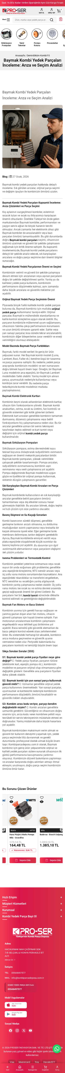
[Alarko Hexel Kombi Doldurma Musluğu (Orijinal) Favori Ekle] (37, 797)
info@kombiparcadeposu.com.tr (28, 978)
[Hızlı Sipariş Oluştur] (61, 20)
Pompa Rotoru (37, 44)
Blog (5, 176)
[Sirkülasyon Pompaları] (6, 34)
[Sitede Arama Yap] (52, 20)
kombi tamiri (30, 595)
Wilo (8, 830)
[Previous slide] (3, 830)
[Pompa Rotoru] (37, 34)
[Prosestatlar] (52, 34)
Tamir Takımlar (21, 44)
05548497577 (19, 973)
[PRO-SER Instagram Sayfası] (17, 1030)
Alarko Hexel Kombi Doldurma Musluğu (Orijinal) (48, 836)
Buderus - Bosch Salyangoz (17, 834)
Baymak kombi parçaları (24, 239)
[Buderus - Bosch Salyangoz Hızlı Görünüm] (6, 801)
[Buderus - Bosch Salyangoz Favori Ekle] (7, 797)
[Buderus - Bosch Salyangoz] (18, 810)
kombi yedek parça (37, 433)
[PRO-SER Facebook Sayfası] (10, 1030)
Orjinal (39, 830)
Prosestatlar (52, 43)
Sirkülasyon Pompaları (6, 44)
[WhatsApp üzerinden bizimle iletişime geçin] (57, 1048)
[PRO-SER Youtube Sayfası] (30, 1030)
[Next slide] (62, 830)
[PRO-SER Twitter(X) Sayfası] (23, 1030)
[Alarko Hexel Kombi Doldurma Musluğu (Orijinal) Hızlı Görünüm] (36, 801)
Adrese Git (9, 960)
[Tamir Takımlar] (21, 34)
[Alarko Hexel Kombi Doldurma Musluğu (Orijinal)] (48, 810)
